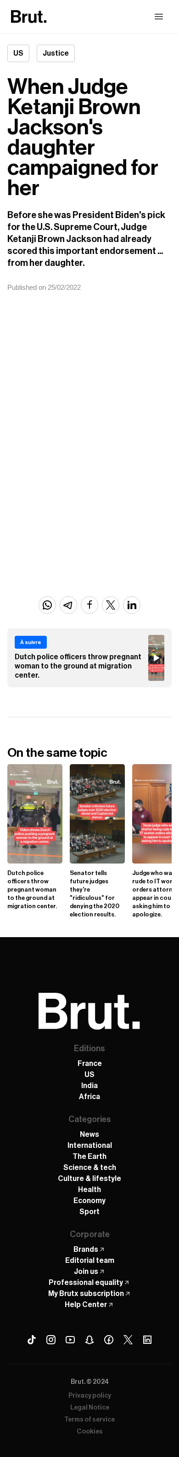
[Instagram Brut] (51, 1339)
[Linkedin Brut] (147, 1339)
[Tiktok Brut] (31, 1339)
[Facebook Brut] (109, 1339)
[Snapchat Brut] (89, 1339)
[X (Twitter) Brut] (128, 1339)
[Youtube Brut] (70, 1339)
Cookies (90, 1431)
